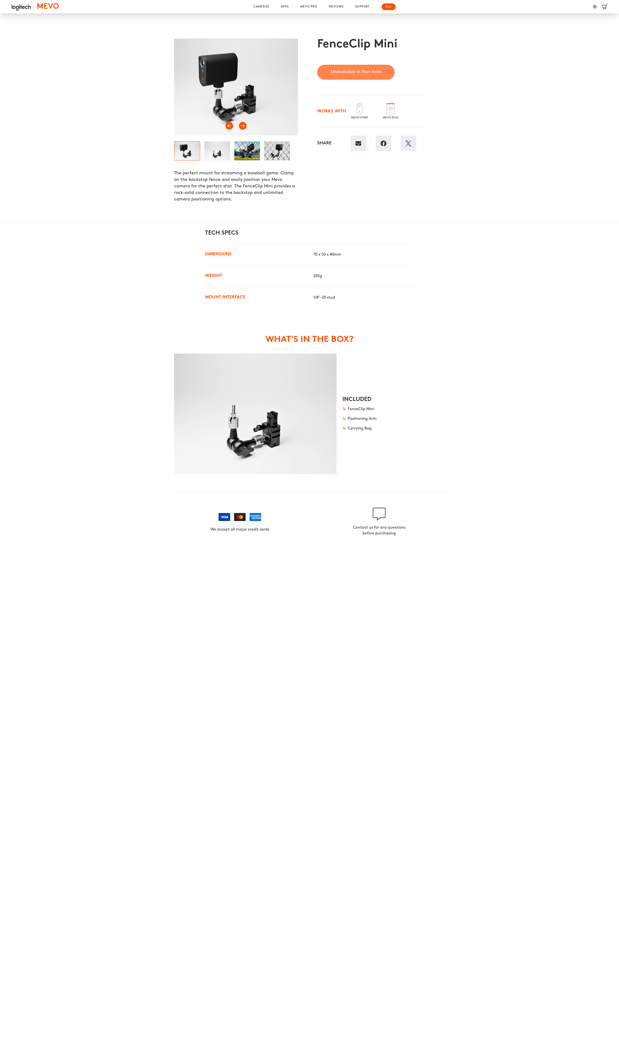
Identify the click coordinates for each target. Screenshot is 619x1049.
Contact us (363, 528)
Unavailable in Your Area (356, 72)
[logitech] (21, 7)
